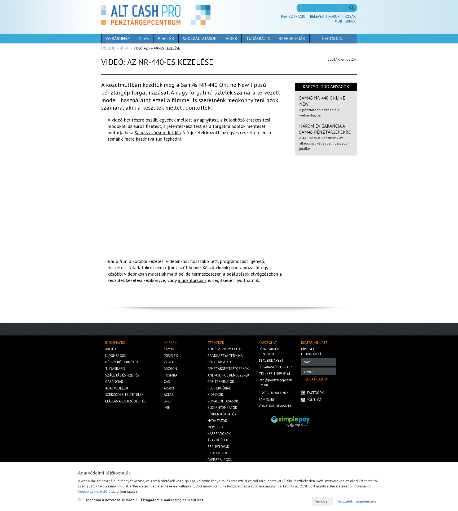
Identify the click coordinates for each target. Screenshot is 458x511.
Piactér (166, 38)
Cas (167, 381)
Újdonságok (115, 355)
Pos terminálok (221, 381)
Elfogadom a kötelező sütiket (107, 499)
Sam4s (169, 349)
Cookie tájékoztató (92, 491)
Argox (169, 388)
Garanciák (114, 381)
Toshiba (170, 375)
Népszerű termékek (122, 362)
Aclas (169, 394)
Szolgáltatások (200, 38)
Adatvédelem (116, 388)
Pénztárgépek (220, 362)
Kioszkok (215, 394)
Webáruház (118, 38)
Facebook (315, 393)
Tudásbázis (258, 38)
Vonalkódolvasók (223, 401)
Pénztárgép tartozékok (228, 368)
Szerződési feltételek (124, 394)
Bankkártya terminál (226, 355)
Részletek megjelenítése (357, 501)
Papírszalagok (220, 460)
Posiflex (171, 355)
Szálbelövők (218, 447)
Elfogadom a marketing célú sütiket (172, 499)
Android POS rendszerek (228, 375)
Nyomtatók (217, 421)
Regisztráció (293, 16)
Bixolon (170, 368)
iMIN (167, 407)
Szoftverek (217, 453)
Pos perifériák (219, 388)
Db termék (345, 21)
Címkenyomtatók (222, 414)
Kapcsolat (333, 38)
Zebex (169, 362)
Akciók (111, 349)
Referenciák (292, 38)
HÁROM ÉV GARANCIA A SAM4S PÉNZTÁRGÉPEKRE (325, 129)
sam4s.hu (266, 399)
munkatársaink (192, 280)
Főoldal (108, 48)
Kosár (350, 16)
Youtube (314, 400)
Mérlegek (216, 427)
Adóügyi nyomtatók (225, 349)
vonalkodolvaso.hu (275, 406)
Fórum (334, 16)
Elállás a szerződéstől (125, 401)
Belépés (317, 16)
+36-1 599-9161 (278, 373)
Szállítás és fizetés (122, 375)
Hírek (231, 38)
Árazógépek (218, 440)
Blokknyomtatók (222, 407)
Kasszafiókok (219, 434)
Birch (168, 401)
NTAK (144, 38)
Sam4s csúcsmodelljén (158, 132)
